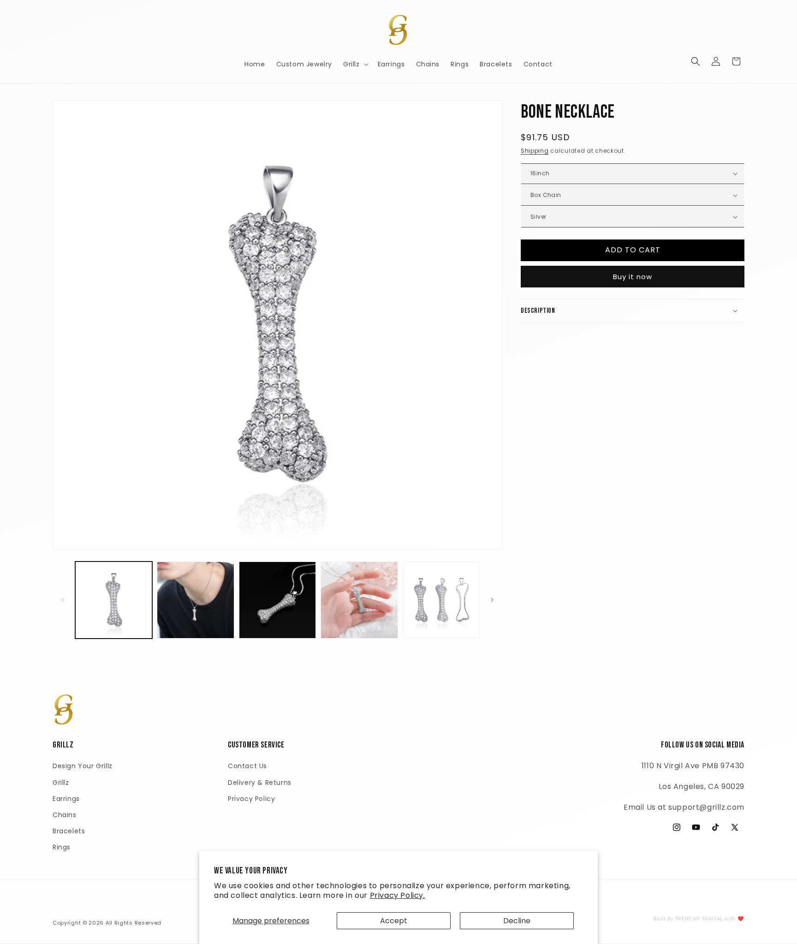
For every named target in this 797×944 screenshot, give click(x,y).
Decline (516, 920)
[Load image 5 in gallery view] (441, 600)
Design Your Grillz (83, 766)
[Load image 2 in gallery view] (195, 600)
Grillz (61, 782)
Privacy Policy (251, 798)
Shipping (535, 151)
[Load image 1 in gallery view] (113, 600)
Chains (65, 814)
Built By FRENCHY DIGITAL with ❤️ (699, 918)
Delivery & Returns (259, 782)
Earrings (66, 798)
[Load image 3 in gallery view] (277, 600)
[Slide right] (492, 600)
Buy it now (632, 276)
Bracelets (69, 831)
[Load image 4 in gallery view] (359, 600)
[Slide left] (63, 600)
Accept (393, 920)
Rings (62, 847)
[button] (355, 64)
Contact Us (247, 766)
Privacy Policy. (397, 895)
